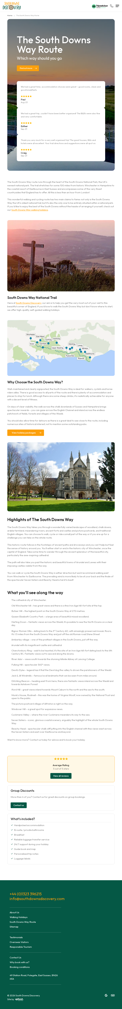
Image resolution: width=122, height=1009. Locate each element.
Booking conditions (20, 967)
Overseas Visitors (19, 942)
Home (9, 15)
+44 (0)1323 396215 (26, 894)
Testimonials (16, 937)
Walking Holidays (18, 917)
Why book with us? (19, 962)
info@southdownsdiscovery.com (35, 898)
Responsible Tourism (21, 946)
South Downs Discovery (28, 302)
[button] (117, 5)
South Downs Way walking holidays (29, 209)
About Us (14, 912)
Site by (10, 999)
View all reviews (61, 776)
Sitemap (14, 926)
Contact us (19, 805)
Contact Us (15, 957)
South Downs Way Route (23, 921)
